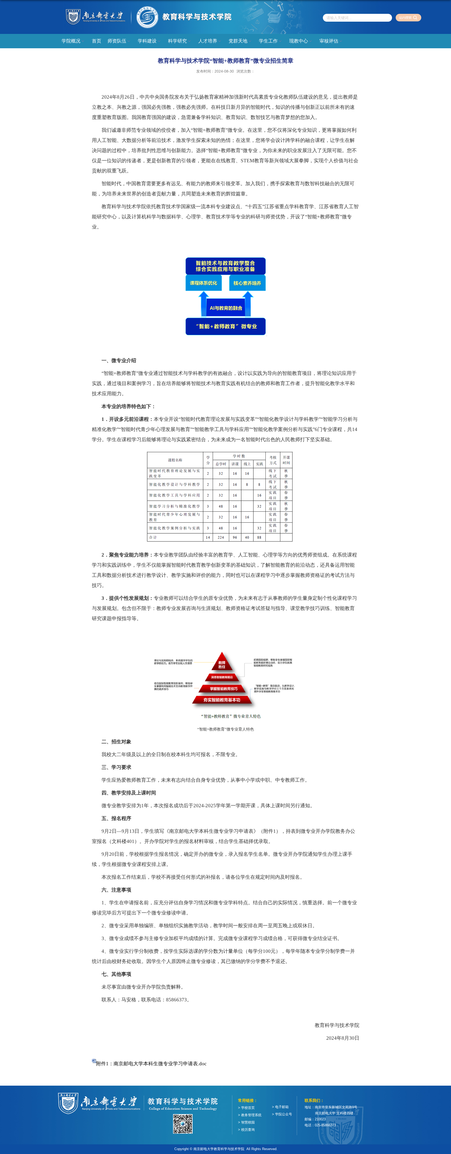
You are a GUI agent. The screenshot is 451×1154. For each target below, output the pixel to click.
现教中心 (298, 41)
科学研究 (177, 41)
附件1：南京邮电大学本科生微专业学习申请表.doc (151, 1063)
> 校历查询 (246, 1130)
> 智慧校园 (246, 1122)
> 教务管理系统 (250, 1115)
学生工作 (268, 41)
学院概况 (71, 41)
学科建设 (147, 41)
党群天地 (238, 41)
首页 (96, 41)
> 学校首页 (246, 1108)
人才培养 (207, 41)
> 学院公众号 (282, 1114)
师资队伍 (117, 41)
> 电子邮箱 (280, 1107)
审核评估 (328, 41)
